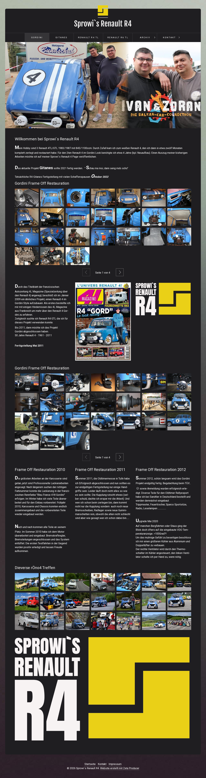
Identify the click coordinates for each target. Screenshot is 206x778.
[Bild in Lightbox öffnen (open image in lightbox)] (27, 198)
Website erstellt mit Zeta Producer (119, 768)
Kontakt (169, 37)
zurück (9, 86)
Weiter (120, 272)
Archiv (145, 37)
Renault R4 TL (88, 37)
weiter (196, 86)
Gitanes (61, 37)
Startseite (90, 764)
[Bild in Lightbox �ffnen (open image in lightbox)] (27, 582)
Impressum (115, 764)
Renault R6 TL (118, 37)
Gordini (37, 37)
